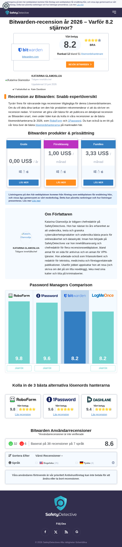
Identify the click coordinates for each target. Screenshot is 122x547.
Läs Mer (23, 182)
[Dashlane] (99, 400)
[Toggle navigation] (114, 12)
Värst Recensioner (48, 455)
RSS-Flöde (66, 532)
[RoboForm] (23, 400)
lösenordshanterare (92, 54)
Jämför (19, 368)
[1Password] (61, 400)
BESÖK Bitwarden (79, 64)
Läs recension (23, 414)
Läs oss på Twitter (56, 532)
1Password (74, 120)
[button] (6, 6)
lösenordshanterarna (48, 125)
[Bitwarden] (30, 50)
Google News (77, 532)
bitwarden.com (30, 56)
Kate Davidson (38, 89)
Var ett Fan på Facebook (45, 532)
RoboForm (56, 120)
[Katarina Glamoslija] (26, 239)
